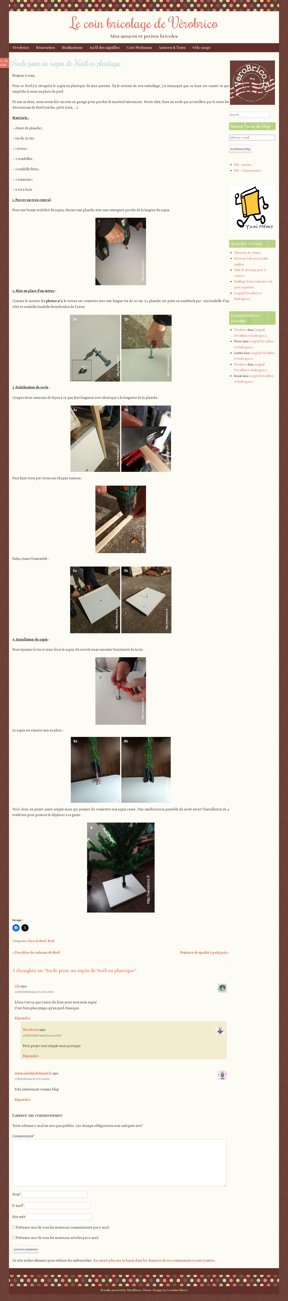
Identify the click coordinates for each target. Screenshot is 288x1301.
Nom (16, 1194)
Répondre (22, 1018)
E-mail (18, 1205)
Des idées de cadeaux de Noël (36, 952)
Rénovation (45, 47)
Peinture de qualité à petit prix (204, 952)
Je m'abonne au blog (240, 149)
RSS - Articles (242, 165)
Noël (50, 941)
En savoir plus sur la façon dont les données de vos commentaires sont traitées (154, 1260)
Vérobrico (20, 47)
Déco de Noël (37, 941)
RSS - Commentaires (247, 170)
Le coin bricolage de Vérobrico (144, 22)
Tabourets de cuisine (247, 253)
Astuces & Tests (172, 47)
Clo (17, 986)
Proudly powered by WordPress (121, 1290)
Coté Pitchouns (139, 47)
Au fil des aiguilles (104, 47)
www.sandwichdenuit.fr (33, 1073)
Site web (18, 1216)
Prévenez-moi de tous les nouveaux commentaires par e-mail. (63, 1227)
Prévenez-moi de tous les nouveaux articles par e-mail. (57, 1237)
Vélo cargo (201, 47)
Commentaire (23, 1136)
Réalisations (72, 47)
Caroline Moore (177, 1290)
